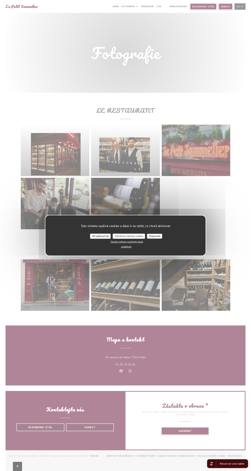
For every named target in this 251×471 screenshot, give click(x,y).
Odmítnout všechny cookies (129, 236)
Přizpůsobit (154, 236)
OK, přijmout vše (100, 236)
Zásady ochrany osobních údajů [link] (126, 241)
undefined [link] (126, 246)
